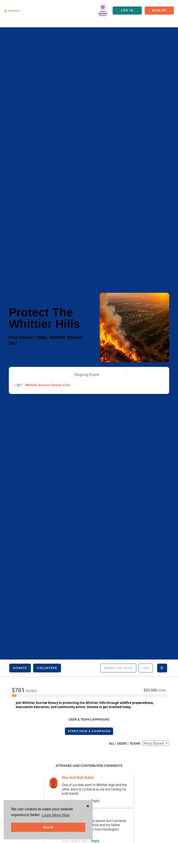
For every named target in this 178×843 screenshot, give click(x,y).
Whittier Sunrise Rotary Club (47, 385)
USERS (122, 743)
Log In (127, 10)
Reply (95, 801)
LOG (145, 668)
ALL (111, 743)
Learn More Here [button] (56, 815)
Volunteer (47, 668)
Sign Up (159, 10)
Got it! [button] (48, 827)
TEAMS (135, 743)
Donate (20, 668)
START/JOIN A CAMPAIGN (89, 731)
